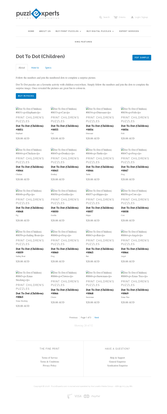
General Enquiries (117, 361)
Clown (53, 297)
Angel (123, 256)
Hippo (88, 215)
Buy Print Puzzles (68, 31)
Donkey (54, 174)
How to (35, 67)
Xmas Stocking (22, 300)
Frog (123, 174)
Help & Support (117, 357)
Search (106, 17)
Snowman (90, 297)
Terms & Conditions (49, 361)
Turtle (88, 174)
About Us (45, 31)
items (122, 17)
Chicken (19, 174)
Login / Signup (141, 17)
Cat (52, 133)
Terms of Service (50, 357)
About (22, 67)
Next (97, 317)
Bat (87, 256)
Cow (123, 215)
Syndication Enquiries (117, 365)
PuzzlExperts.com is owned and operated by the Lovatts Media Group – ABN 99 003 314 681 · (92, 386)
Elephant (19, 133)
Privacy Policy (49, 365)
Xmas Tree (125, 297)
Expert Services (129, 31)
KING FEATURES (83, 42)
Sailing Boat (20, 256)
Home (31, 31)
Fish (122, 133)
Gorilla (53, 215)
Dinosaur (89, 133)
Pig (17, 215)
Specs (48, 67)
